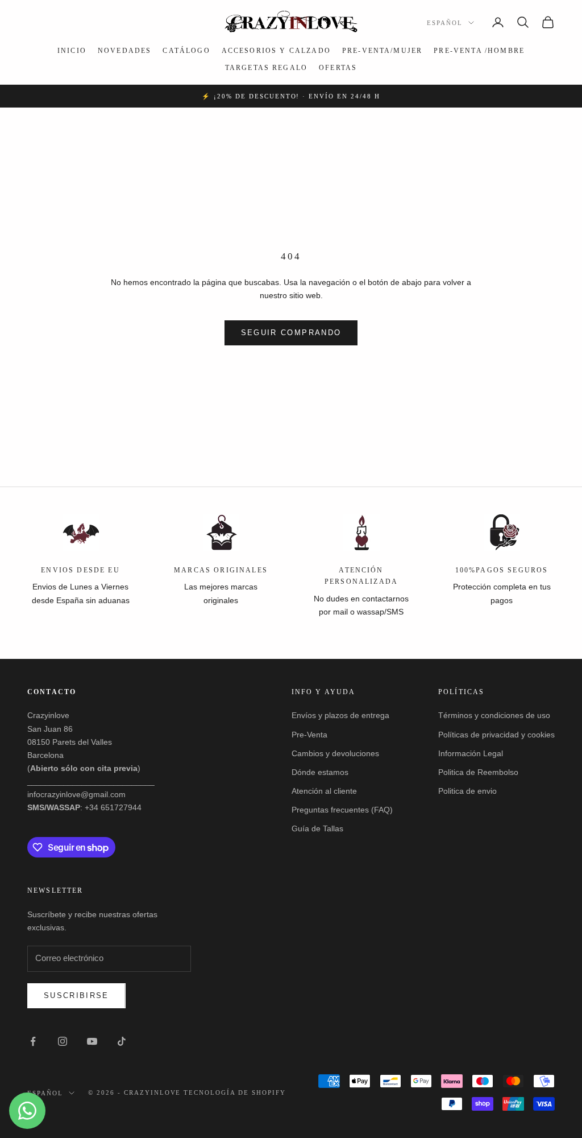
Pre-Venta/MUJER (382, 51)
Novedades (124, 51)
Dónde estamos (320, 772)
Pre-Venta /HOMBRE (479, 51)
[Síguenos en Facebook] (33, 1041)
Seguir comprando (291, 332)
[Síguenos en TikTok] (121, 1041)
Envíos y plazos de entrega (340, 715)
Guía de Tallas (317, 828)
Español (445, 22)
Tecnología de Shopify (235, 1092)
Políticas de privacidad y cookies (496, 734)
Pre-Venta (309, 734)
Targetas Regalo (266, 68)
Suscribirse (76, 995)
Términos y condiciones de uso (494, 715)
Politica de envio (467, 790)
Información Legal (470, 753)
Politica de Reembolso (478, 772)
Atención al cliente (324, 790)
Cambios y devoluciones (335, 753)
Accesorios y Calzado (276, 51)
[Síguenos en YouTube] (92, 1041)
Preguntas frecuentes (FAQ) (342, 809)
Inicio (71, 51)
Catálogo (186, 51)
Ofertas (338, 68)
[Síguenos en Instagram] (62, 1041)
